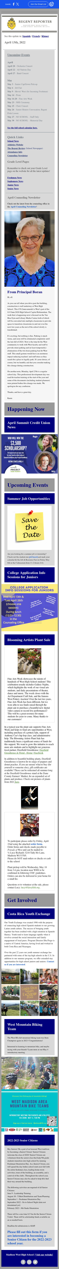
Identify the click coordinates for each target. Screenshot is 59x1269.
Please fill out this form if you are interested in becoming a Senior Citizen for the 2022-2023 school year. (29, 1238)
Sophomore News (15, 181)
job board (33, 556)
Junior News (13, 184)
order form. (37, 844)
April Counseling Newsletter (23, 206)
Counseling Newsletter (17, 155)
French (36, 36)
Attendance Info (14, 151)
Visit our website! (44, 1254)
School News (13, 141)
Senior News (13, 188)
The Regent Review (16, 148)
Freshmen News (14, 177)
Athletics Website (15, 144)
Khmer (45, 36)
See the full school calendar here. (22, 127)
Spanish (26, 36)
